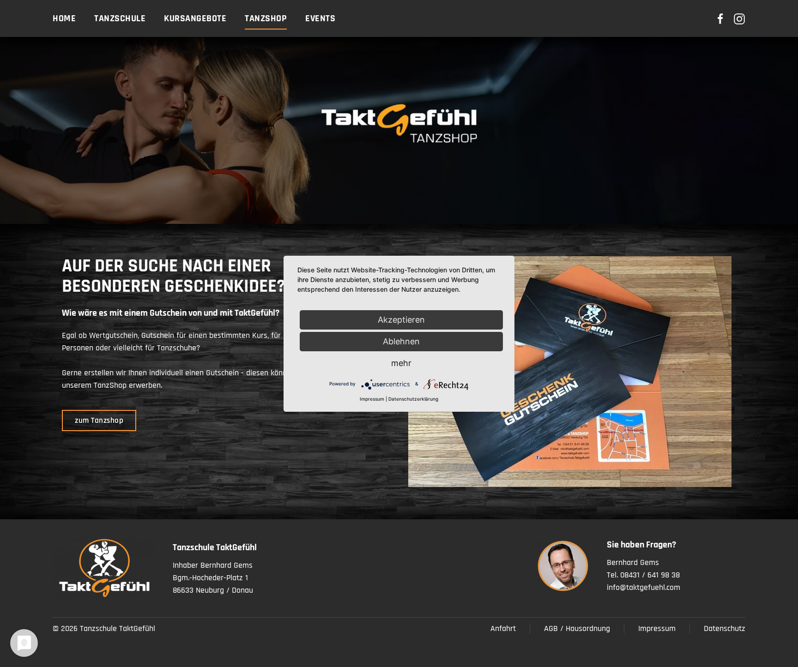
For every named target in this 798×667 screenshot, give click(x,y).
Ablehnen (401, 341)
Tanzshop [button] (266, 18)
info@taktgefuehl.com (643, 587)
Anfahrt (503, 628)
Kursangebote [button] (195, 18)
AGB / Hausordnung (577, 628)
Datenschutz (724, 628)
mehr (401, 363)
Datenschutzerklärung (413, 399)
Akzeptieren (401, 319)
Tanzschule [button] (119, 18)
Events (320, 18)
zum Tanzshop (99, 420)
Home (64, 18)
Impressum (657, 628)
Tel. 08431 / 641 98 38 (643, 575)
